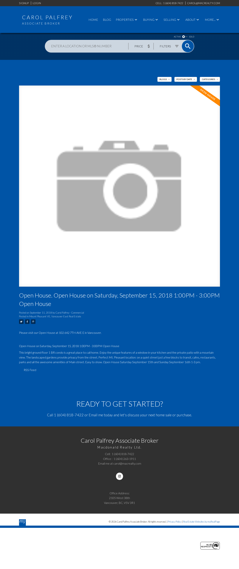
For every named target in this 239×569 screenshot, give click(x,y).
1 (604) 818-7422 (69, 415)
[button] (119, 476)
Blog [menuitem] (107, 19)
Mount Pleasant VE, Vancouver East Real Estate (55, 316)
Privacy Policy (174, 521)
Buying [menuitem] (148, 19)
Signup (24, 3)
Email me (96, 415)
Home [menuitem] (93, 19)
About (190, 19)
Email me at (119, 463)
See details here (29, 339)
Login (37, 3)
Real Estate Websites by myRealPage (201, 521)
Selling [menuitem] (170, 19)
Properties (125, 19)
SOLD (191, 36)
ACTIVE (177, 36)
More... (210, 19)
